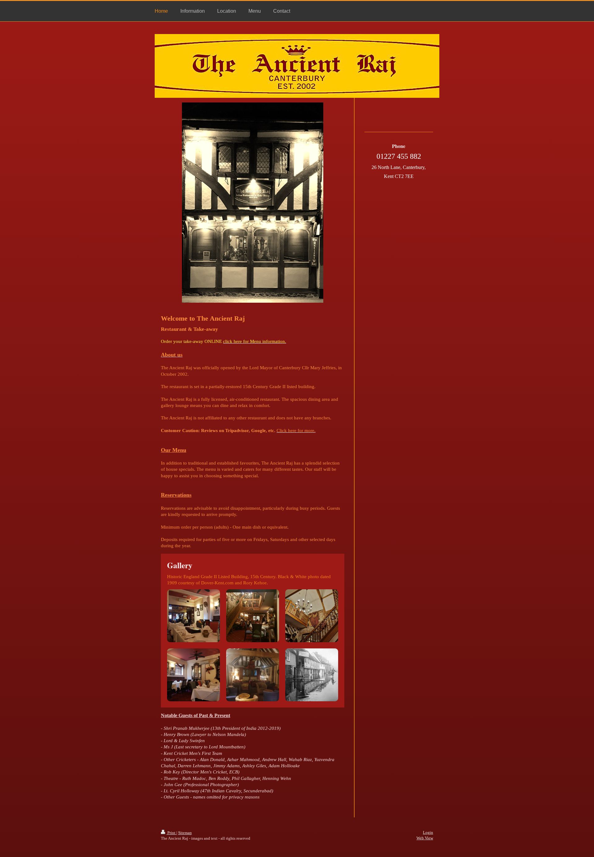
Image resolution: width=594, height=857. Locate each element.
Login (428, 832)
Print (171, 832)
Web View (424, 838)
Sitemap (185, 832)
